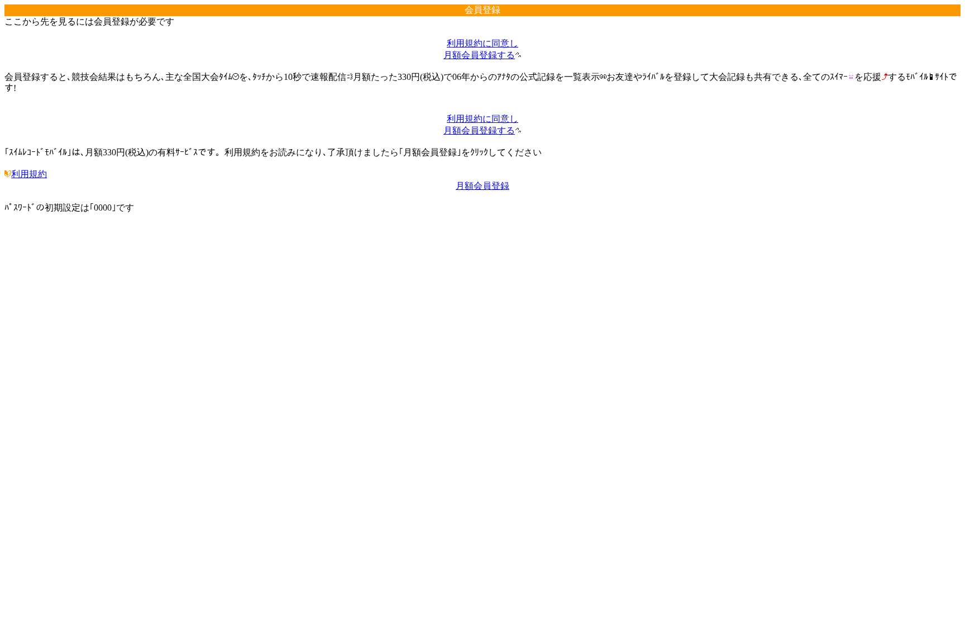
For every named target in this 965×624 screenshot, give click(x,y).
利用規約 (29, 174)
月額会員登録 (482, 185)
